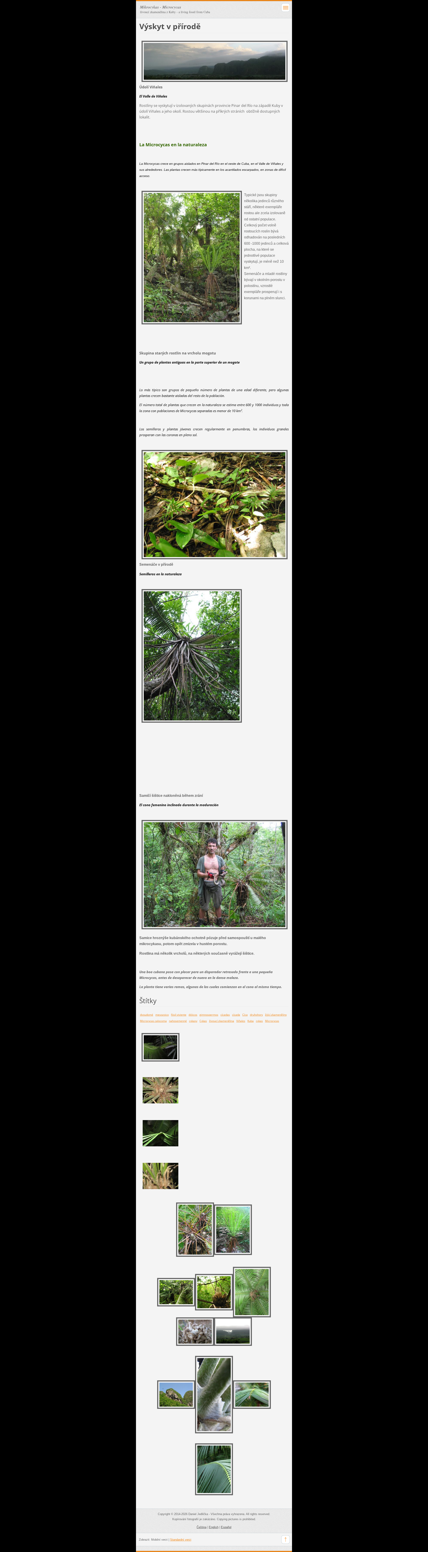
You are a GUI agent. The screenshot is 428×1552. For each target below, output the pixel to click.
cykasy (193, 1021)
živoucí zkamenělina (221, 1021)
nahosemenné (178, 1021)
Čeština (201, 1527)
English (213, 1527)
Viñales (240, 1021)
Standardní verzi (180, 1539)
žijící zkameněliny (276, 1015)
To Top (285, 1539)
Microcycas (272, 1021)
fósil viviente (178, 1015)
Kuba (250, 1021)
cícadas (225, 1015)
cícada (236, 1015)
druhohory (256, 1015)
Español (226, 1527)
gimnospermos (209, 1015)
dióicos (193, 1015)
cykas (259, 1021)
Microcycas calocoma (153, 1021)
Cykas (203, 1021)
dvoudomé (146, 1015)
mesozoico (162, 1015)
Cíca (245, 1015)
